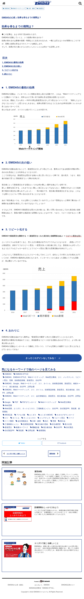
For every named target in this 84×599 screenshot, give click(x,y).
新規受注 (41, 8)
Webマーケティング (19, 8)
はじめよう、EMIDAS (42, 585)
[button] (35, 244)
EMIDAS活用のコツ (68, 585)
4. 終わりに (7, 74)
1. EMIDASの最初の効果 (13, 62)
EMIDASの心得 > (9, 17)
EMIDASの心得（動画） (16, 585)
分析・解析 (31, 8)
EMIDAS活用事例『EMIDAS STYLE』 (42, 588)
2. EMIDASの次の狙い (12, 66)
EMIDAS (7, 8)
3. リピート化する (10, 70)
